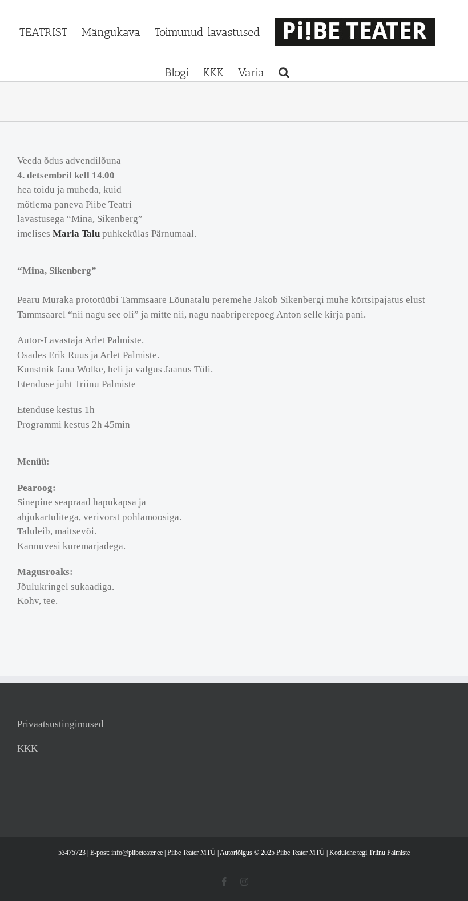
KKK (27, 748)
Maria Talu (76, 233)
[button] (284, 72)
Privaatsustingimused (60, 724)
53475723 (72, 853)
